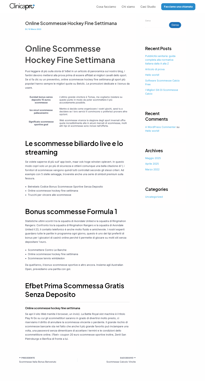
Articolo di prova (155, 69)
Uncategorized (154, 196)
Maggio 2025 (153, 158)
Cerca (148, 20)
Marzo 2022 (152, 169)
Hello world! (152, 74)
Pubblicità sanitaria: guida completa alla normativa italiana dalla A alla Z (160, 60)
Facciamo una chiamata (178, 6)
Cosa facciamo (106, 6)
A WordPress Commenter (160, 127)
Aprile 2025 (152, 163)
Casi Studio (148, 6)
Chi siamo (128, 6)
